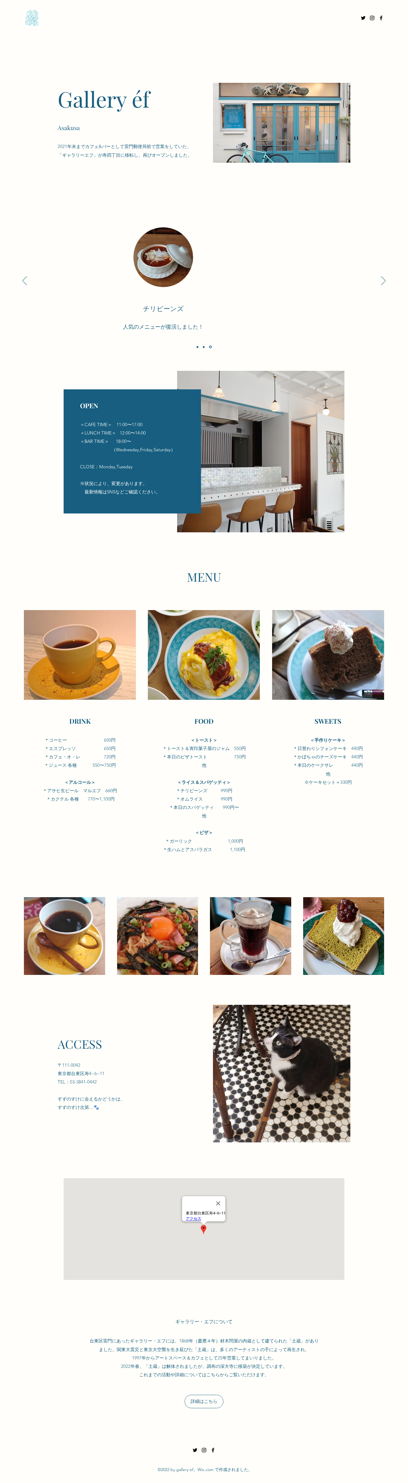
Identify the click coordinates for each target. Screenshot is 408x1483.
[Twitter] (363, 18)
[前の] (24, 281)
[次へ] (383, 281)
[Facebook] (381, 18)
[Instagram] (372, 18)
